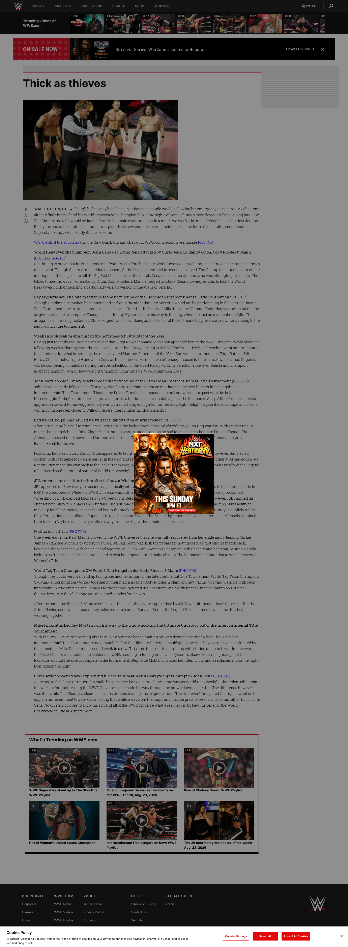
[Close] (341, 936)
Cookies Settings (236, 936)
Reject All (265, 936)
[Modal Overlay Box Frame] (174, 473)
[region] (174, 936)
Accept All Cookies (296, 936)
